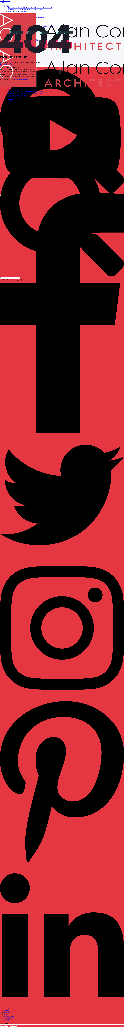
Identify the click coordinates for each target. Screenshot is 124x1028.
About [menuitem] (6, 1014)
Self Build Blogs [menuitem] (9, 1016)
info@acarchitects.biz (21, 79)
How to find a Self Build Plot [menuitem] (17, 11)
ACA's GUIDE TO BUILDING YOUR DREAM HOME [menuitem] (25, 10)
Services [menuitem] (6, 1012)
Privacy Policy (4, 1026)
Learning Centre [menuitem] (9, 1018)
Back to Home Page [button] (6, 64)
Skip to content (5, 1)
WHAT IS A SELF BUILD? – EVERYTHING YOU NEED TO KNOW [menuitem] (30, 8)
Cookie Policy (14, 1026)
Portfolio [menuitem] (7, 1010)
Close (2, 2)
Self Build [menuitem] (7, 6)
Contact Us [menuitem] (8, 1020)
